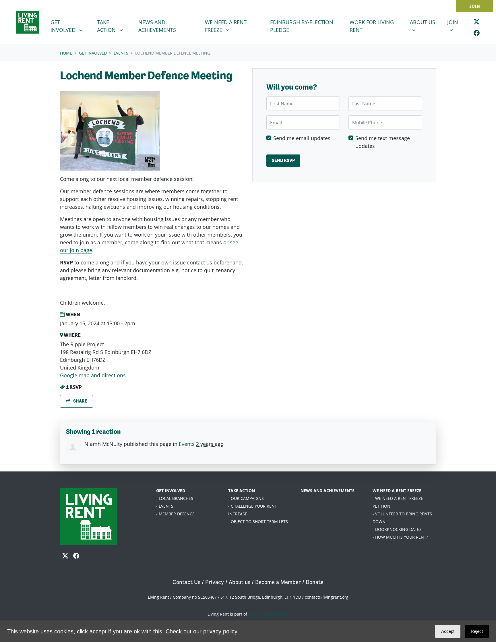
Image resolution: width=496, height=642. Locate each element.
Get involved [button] (70, 25)
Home (66, 53)
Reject (477, 631)
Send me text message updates (382, 141)
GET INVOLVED (170, 490)
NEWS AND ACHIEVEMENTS (327, 490)
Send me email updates (301, 137)
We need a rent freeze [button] (231, 25)
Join (474, 6)
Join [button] (456, 22)
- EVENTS (164, 506)
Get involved (93, 53)
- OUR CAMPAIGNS (246, 498)
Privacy (214, 582)
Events (121, 53)
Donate (314, 582)
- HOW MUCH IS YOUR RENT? (400, 537)
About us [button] (425, 22)
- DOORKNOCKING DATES (397, 529)
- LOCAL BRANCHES (174, 498)
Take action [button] (115, 25)
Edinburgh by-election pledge (301, 26)
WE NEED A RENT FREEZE (397, 490)
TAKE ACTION (241, 490)
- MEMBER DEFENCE (175, 514)
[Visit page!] (477, 21)
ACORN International (268, 614)
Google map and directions (93, 375)
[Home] (27, 22)
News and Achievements (157, 26)
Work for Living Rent (372, 26)
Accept (447, 631)
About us (239, 582)
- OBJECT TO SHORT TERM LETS (258, 521)
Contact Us (186, 582)
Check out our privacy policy (201, 631)
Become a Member (278, 582)
